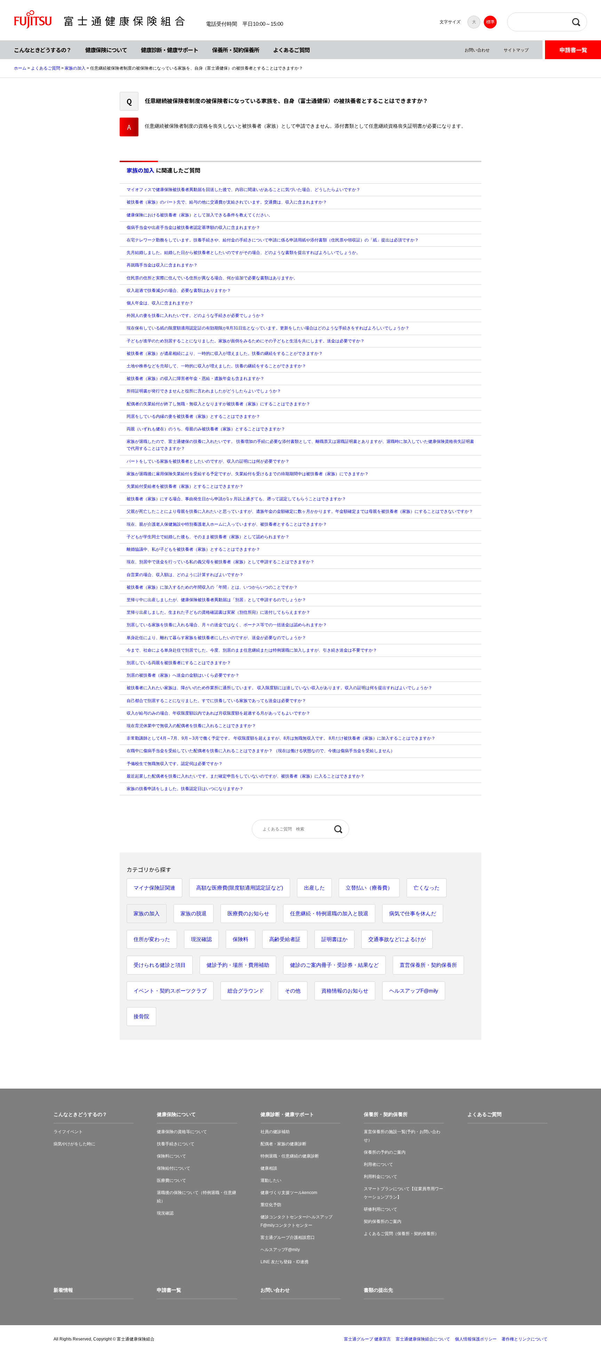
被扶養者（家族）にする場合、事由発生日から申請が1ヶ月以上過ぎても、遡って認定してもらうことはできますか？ (236, 498)
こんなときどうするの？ (42, 50)
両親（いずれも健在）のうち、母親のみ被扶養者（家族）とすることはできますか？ (206, 429)
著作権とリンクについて (524, 1339)
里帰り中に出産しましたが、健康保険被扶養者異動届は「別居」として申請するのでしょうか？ (216, 599)
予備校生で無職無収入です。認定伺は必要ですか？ (175, 763)
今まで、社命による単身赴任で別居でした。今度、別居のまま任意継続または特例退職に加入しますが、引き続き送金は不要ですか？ (252, 650)
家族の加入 (75, 68)
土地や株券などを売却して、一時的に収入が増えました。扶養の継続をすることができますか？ (216, 366)
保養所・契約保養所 (235, 50)
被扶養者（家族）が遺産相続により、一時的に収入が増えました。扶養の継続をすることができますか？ (225, 353)
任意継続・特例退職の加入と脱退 (329, 913)
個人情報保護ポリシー (476, 1339)
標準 (490, 21)
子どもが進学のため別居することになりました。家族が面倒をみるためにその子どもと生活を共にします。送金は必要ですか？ (245, 341)
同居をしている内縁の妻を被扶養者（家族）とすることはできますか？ (193, 416)
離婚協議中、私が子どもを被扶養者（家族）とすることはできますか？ (193, 549)
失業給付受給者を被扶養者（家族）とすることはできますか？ (185, 486)
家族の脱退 (194, 913)
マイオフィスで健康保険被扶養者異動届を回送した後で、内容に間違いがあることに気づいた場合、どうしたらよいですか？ (243, 189)
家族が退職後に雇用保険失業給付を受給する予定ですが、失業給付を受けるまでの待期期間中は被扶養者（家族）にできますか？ (248, 473)
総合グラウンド (245, 991)
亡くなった (427, 888)
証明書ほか (334, 939)
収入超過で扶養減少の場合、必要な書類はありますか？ (179, 290)
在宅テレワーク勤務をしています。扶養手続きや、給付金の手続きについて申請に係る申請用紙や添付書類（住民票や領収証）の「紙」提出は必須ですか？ (273, 240)
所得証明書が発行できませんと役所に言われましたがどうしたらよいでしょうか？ (204, 391)
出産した (314, 888)
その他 (292, 991)
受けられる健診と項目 (160, 965)
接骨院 (141, 1016)
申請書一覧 (573, 50)
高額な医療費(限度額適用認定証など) (239, 888)
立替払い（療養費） (369, 888)
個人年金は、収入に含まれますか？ (160, 303)
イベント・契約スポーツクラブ (170, 991)
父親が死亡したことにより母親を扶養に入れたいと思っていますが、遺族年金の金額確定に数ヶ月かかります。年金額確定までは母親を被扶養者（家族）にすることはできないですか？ (300, 511)
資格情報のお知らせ (344, 991)
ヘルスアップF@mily (413, 991)
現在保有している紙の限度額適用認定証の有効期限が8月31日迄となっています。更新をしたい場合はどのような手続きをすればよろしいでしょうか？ (268, 328)
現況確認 (201, 939)
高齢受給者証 (284, 939)
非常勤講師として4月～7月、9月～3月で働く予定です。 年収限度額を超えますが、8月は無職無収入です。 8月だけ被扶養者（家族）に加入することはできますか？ (281, 738)
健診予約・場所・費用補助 (238, 965)
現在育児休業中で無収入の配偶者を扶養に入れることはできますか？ (191, 725)
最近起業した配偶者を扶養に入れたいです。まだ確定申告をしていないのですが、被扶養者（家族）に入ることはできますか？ (245, 776)
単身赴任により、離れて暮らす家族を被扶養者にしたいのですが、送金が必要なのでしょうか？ (216, 637)
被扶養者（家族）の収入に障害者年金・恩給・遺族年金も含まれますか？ (198, 378)
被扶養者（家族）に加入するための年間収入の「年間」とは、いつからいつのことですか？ (212, 587)
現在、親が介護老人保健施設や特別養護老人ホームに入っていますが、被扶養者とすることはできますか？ (227, 524)
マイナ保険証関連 (154, 888)
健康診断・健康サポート (169, 50)
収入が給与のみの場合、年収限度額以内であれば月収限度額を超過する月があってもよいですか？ (218, 713)
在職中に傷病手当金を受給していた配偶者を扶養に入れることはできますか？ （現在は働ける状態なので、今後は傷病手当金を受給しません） (261, 750)
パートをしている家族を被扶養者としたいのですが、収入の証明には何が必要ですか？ (208, 461)
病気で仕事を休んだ (412, 913)
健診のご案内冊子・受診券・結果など (334, 965)
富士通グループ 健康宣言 (367, 1339)
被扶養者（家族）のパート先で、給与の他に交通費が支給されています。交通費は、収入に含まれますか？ (227, 202)
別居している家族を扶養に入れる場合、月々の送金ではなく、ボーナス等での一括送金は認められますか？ (227, 624)
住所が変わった (152, 939)
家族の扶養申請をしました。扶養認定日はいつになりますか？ (185, 788)
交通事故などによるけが (397, 939)
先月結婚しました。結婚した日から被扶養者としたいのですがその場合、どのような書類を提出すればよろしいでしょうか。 (243, 252)
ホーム (20, 68)
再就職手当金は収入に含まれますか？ (162, 265)
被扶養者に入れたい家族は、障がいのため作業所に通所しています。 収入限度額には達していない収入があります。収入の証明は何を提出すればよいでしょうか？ (279, 687)
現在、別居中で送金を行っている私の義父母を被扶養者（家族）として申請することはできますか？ (220, 561)
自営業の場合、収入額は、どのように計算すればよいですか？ (185, 574)
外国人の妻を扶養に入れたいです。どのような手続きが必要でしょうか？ (195, 315)
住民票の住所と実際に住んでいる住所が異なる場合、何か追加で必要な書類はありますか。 (212, 278)
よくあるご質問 (291, 50)
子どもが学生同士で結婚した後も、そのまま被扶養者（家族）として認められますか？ (208, 536)
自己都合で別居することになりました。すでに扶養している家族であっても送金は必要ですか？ (216, 700)
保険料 (240, 939)
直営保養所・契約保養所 (428, 965)
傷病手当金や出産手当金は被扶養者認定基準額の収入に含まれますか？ (193, 227)
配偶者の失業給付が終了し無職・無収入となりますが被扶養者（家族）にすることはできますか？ (218, 403)
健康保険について (106, 50)
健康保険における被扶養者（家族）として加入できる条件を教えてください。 (200, 215)
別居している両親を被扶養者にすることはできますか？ (179, 662)
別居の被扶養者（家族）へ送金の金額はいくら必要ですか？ (183, 675)
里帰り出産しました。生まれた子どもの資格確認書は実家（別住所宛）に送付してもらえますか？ (218, 612)
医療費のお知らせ (248, 913)
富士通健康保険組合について (423, 1339)
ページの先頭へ (574, 1326)
